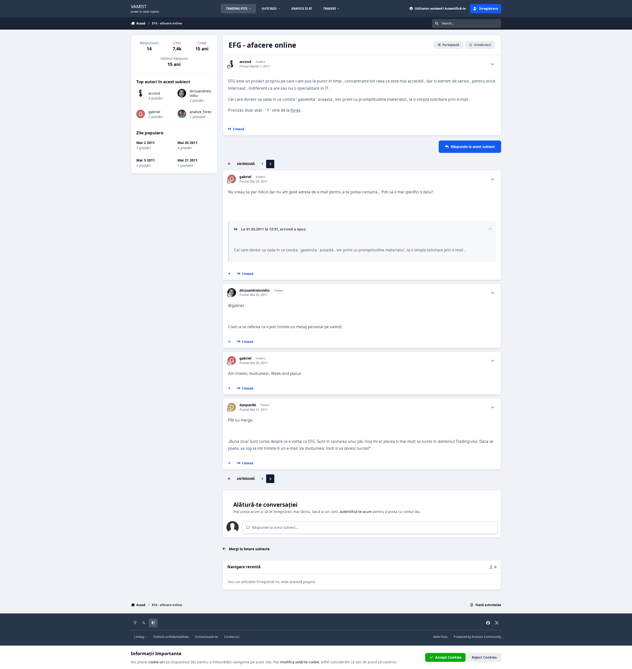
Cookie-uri (231, 637)
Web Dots (440, 637)
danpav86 (247, 405)
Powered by (477, 637)
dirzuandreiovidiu (254, 290)
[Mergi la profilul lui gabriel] (231, 179)
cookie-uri (156, 662)
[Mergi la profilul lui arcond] (231, 64)
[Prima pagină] (229, 164)
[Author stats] (492, 64)
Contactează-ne (206, 637)
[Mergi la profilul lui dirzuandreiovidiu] (231, 292)
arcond (245, 62)
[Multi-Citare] (229, 274)
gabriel (245, 177)
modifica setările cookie (299, 662)
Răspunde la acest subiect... (274, 527)
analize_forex (200, 111)
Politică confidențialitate (171, 637)
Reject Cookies (484, 657)
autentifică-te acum (356, 511)
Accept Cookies (448, 657)
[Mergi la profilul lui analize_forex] (182, 114)
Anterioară (246, 164)
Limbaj (139, 637)
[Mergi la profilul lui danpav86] (231, 407)
